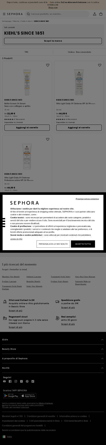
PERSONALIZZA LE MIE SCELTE (53, 244)
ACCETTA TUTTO (83, 244)
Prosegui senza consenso (87, 199)
